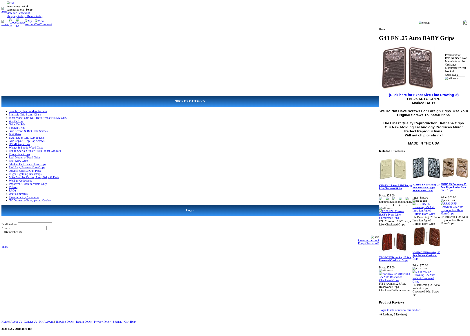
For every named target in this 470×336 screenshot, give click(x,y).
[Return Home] (4, 11)
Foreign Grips (17, 127)
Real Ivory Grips (18, 160)
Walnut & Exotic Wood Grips (26, 147)
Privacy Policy (102, 321)
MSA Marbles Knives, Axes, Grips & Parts (34, 177)
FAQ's (12, 190)
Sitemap (117, 321)
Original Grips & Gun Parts (25, 170)
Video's (13, 187)
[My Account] (30, 24)
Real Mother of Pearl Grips (24, 157)
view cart (12, 13)
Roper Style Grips (19, 154)
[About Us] (12, 25)
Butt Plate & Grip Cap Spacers (26, 137)
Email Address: (9, 224)
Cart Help (130, 321)
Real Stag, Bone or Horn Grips (27, 167)
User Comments (18, 193)
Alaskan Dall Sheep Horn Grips (27, 164)
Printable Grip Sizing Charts (25, 114)
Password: (6, 228)
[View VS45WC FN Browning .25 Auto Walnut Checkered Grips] (426, 281)
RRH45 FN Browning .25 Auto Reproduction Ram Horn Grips (454, 187)
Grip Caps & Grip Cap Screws (26, 140)
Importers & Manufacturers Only (28, 183)
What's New (16, 121)
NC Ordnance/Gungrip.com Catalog (30, 200)
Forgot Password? (368, 243)
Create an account (368, 240)
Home (5, 321)
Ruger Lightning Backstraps (25, 174)
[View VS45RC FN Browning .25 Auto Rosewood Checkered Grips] (395, 280)
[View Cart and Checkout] (43, 24)
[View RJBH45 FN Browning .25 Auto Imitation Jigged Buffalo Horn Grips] (426, 213)
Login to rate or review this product (399, 310)
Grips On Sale (17, 124)
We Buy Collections (20, 180)
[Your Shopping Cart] (10, 3)
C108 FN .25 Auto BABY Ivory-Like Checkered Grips (395, 187)
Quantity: (450, 74)
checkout (24, 13)
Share (4, 246)
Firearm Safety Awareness (24, 197)
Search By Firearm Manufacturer (28, 111)
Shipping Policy (16, 16)
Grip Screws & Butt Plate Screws (28, 131)
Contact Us (30, 321)
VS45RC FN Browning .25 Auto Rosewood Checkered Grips (395, 259)
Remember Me (13, 232)
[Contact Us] (20, 25)
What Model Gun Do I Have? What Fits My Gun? (38, 117)
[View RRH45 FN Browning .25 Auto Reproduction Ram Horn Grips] (454, 213)
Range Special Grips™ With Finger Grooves (35, 150)
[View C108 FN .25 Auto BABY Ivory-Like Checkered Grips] (395, 217)
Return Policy (34, 16)
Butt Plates (15, 134)
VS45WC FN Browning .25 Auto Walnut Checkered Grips (426, 255)
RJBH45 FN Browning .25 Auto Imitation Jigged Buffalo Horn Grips (426, 187)
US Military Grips (19, 144)
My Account (46, 321)
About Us (16, 321)
